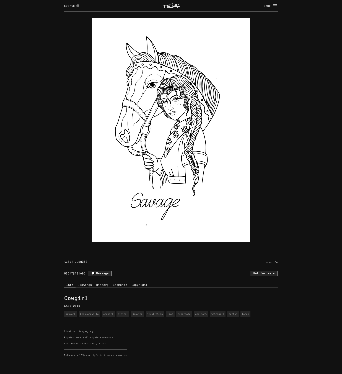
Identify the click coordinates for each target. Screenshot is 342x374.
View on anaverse (115, 355)
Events (69, 5)
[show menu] (275, 5)
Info (69, 285)
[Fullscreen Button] (167, 246)
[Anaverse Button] (175, 246)
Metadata (70, 355)
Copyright (139, 285)
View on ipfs (89, 355)
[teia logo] (171, 5)
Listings (85, 285)
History (102, 285)
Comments (120, 285)
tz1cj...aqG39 (75, 261)
